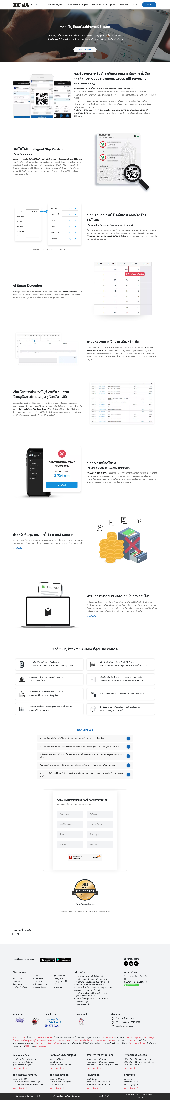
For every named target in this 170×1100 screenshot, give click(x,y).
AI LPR (28, 1046)
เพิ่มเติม (135, 4)
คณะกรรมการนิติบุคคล (96, 1059)
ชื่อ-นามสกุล (65, 814)
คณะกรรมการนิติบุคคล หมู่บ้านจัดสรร (102, 1065)
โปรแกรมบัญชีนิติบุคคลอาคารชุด (26, 1082)
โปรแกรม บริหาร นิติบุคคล (60, 1082)
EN (36, 5)
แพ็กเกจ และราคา (40, 984)
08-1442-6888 (121, 1022)
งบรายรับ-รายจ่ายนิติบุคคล (60, 1065)
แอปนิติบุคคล (92, 1079)
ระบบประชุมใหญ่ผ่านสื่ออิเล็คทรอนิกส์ (89, 976)
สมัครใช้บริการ (85, 50)
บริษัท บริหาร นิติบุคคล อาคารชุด (137, 1059)
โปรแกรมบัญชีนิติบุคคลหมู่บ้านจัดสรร (28, 1085)
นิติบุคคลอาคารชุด (146, 1038)
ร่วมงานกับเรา (18, 984)
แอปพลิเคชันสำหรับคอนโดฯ (98, 1085)
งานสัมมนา (58, 987)
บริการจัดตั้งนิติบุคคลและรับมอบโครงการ (91, 999)
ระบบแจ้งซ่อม (58, 1040)
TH (32, 5)
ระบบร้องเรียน (70, 1040)
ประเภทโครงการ (97, 824)
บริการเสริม (123, 4)
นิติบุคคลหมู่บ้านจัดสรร (34, 1040)
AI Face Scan (40, 1046)
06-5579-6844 (134, 1022)
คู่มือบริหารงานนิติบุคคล (22, 1065)
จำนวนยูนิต (95, 834)
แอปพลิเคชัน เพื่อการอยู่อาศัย (103, 4)
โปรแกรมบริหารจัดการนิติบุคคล (48, 1043)
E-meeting (132, 1040)
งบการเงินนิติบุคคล (57, 1059)
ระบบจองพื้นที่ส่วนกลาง (85, 1040)
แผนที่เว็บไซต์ (103, 1096)
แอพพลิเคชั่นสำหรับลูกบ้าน (107, 1040)
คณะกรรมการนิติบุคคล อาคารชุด (100, 1062)
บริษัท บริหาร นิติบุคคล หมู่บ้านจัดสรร (139, 1062)
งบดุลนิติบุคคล (55, 1062)
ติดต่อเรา (37, 976)
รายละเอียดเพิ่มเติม (20, 1069)
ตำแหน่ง (64, 844)
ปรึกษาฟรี (149, 4)
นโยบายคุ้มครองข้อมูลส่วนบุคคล (66, 1096)
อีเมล (62, 834)
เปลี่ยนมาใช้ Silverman (38, 980)
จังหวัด (93, 844)
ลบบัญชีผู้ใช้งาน (60, 979)
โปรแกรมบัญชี (132, 1038)
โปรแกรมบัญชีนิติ (20, 1079)
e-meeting (128, 1079)
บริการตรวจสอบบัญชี (83, 1004)
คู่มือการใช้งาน (60, 976)
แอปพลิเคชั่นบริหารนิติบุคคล (98, 1082)
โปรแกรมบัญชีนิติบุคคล (53, 4)
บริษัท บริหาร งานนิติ (132, 1065)
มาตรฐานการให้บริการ (60, 982)
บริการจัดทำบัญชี (81, 1001)
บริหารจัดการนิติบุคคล (137, 1043)
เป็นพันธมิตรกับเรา (20, 987)
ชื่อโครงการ (95, 814)
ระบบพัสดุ (48, 1040)
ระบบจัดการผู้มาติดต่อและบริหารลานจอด (91, 979)
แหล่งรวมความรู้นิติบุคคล (23, 1062)
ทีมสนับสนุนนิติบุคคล (18, 980)
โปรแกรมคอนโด (56, 1085)
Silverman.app (19, 1038)
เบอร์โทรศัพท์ (66, 824)
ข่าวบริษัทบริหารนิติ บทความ (24, 1059)
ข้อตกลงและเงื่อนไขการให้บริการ (29, 1096)
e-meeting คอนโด (131, 1082)
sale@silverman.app (124, 1026)
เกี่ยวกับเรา (17, 976)
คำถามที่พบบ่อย (39, 987)
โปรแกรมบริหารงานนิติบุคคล (77, 4)
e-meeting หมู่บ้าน (131, 1085)
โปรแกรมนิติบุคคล (108, 1038)
